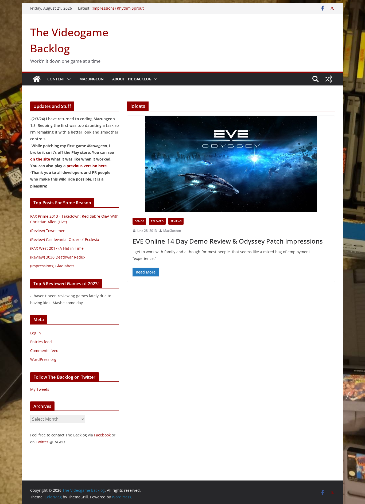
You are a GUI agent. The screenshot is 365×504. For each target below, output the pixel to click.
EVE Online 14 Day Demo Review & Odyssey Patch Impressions (228, 241)
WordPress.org (43, 359)
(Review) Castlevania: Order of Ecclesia (64, 239)
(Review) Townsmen (47, 230)
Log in (35, 332)
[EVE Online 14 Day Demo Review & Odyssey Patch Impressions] (231, 164)
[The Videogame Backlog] (36, 79)
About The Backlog (132, 78)
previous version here (87, 165)
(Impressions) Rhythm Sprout (118, 8)
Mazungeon (91, 78)
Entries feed (41, 341)
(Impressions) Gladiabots (52, 265)
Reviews (175, 221)
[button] (68, 79)
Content (56, 78)
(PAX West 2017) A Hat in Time (57, 248)
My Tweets (39, 389)
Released (157, 221)
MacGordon (172, 230)
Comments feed (44, 350)
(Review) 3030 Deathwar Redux (57, 257)
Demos (139, 221)
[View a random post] (328, 79)
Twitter (42, 441)
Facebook (102, 434)
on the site (40, 159)
